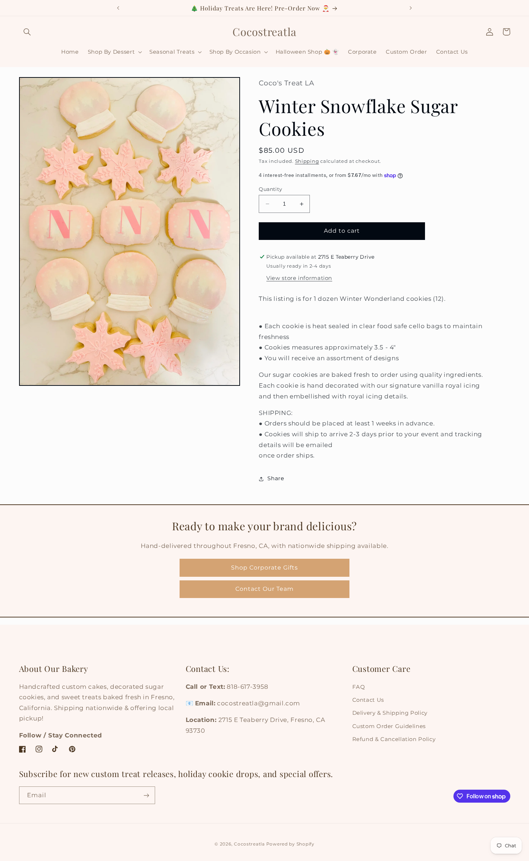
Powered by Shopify (290, 844)
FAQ (358, 687)
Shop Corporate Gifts (264, 567)
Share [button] (275, 479)
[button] (27, 31)
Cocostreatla (249, 844)
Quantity (270, 189)
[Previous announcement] (118, 8)
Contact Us (368, 700)
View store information (299, 278)
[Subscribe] (146, 795)
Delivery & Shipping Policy (390, 713)
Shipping (307, 161)
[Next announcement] (411, 8)
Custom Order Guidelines (389, 726)
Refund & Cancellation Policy (394, 739)
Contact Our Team (264, 588)
